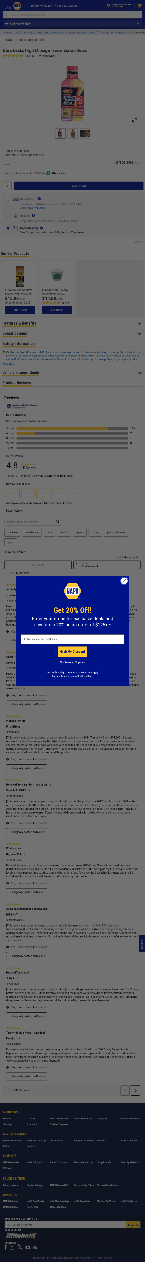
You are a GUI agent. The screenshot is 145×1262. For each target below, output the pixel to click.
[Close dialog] (124, 581)
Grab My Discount (72, 651)
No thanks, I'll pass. (72, 662)
